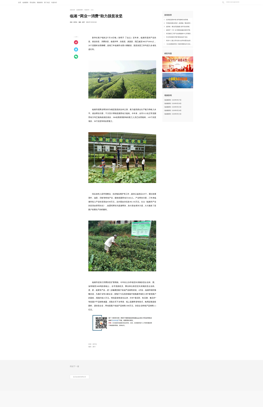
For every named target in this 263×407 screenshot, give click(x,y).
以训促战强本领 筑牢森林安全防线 (176, 19)
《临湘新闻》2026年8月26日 (172, 103)
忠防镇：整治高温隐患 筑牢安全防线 (176, 26)
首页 (19, 2)
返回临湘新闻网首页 (79, 377)
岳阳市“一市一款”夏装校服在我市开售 (177, 30)
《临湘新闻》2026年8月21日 (172, 114)
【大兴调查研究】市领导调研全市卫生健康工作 (178, 44)
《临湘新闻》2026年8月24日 (172, 110)
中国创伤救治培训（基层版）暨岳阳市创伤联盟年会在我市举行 (178, 23)
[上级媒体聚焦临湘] (177, 80)
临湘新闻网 (79, 10)
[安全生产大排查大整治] (177, 64)
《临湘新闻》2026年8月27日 (172, 100)
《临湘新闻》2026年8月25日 (172, 107)
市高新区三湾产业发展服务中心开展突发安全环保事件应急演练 (178, 33)
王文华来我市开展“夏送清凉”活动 (175, 37)
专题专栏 (86, 10)
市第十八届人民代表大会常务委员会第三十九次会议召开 (178, 40)
